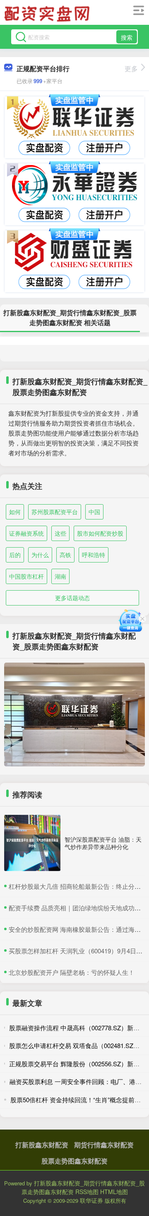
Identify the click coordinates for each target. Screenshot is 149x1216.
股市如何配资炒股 (100, 533)
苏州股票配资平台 (54, 511)
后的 (15, 555)
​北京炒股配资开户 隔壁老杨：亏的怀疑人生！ (72, 972)
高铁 (65, 555)
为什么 (40, 555)
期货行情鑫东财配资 (104, 1144)
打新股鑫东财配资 (41, 1144)
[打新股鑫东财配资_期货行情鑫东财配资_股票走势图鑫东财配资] (48, 13)
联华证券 (91, 1200)
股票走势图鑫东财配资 (74, 1161)
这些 (60, 533)
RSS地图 (87, 1191)
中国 (94, 511)
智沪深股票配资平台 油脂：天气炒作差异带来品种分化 (103, 843)
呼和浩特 (93, 555)
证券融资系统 (26, 533)
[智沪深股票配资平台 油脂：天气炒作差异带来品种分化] (32, 843)
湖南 (60, 576)
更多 (131, 68)
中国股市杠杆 (26, 576)
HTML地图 (114, 1191)
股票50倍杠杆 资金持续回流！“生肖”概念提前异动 (78, 1099)
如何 (15, 511)
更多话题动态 (72, 598)
